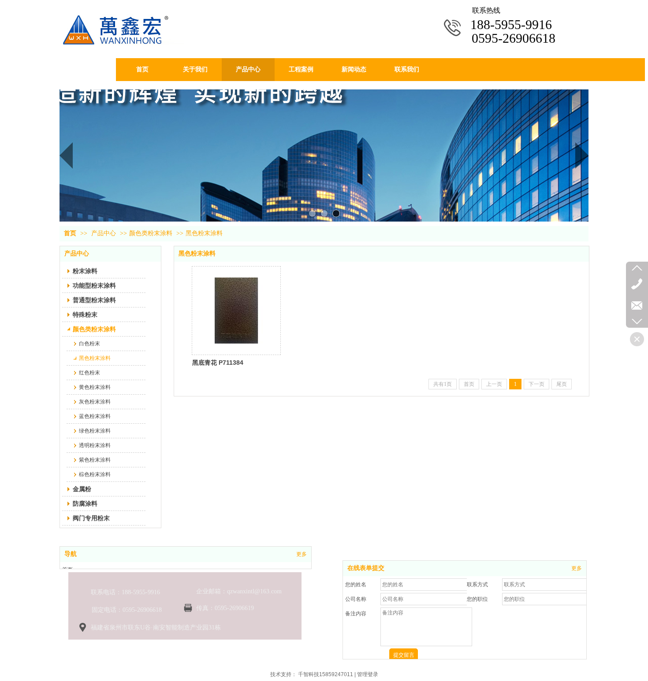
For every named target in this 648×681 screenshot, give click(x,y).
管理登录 (367, 674)
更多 (301, 554)
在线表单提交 (365, 568)
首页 (70, 233)
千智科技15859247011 (325, 674)
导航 (70, 554)
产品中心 (103, 233)
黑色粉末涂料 (204, 233)
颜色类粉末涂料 (150, 233)
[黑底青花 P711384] (236, 310)
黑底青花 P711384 (217, 362)
